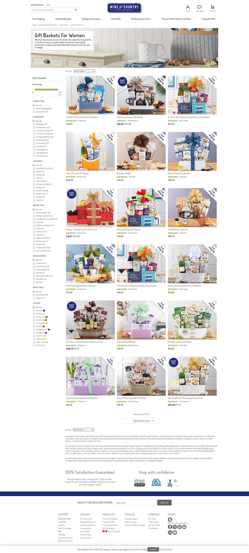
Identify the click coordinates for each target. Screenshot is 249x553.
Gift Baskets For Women (60, 35)
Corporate (42, 143)
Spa (39, 178)
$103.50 (171, 404)
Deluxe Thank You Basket (179, 173)
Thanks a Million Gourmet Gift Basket (82, 117)
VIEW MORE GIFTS (141, 420)
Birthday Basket (124, 173)
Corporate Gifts (109, 522)
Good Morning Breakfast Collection (81, 285)
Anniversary (43, 127)
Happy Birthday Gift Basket (128, 229)
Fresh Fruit (42, 193)
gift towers (77, 453)
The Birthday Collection (178, 229)
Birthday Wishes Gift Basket (180, 341)
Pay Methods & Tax (88, 525)
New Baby (42, 149)
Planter (40, 244)
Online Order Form (65, 541)
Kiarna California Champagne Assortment (185, 397)
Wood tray (42, 241)
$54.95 (120, 348)
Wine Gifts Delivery (110, 519)
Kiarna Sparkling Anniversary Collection (184, 285)
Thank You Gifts (44, 133)
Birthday (41, 124)
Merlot (40, 272)
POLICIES (85, 514)
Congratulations (45, 137)
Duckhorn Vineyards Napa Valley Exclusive (84, 341)
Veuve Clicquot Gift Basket (77, 173)
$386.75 (69, 348)
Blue (39, 310)
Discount (42, 111)
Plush (40, 200)
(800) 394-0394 (64, 518)
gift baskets (64, 25)
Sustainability (85, 528)
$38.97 (69, 236)
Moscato (41, 279)
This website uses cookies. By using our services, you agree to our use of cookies (124, 549)
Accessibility (85, 531)
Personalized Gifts (110, 525)
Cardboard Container (46, 219)
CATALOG (130, 514)
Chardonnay (43, 266)
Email (48, 5)
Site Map (61, 534)
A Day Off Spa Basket (126, 341)
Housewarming (44, 130)
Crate (40, 228)
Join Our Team (154, 525)
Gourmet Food (44, 168)
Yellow (40, 339)
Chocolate (42, 181)
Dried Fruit (42, 190)
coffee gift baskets (155, 460)
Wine (40, 171)
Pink (39, 345)
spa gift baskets (152, 436)
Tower (40, 235)
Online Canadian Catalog (135, 525)
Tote (39, 222)
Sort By (68, 429)
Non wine (42, 294)
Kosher (40, 197)
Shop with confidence (156, 472)
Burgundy (41, 329)
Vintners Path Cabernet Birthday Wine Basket (136, 285)
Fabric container (45, 225)
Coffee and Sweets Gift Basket (130, 117)
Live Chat (62, 522)
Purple (40, 332)
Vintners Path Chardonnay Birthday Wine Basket (189, 117)
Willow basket (43, 238)
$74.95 (76, 236)
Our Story (152, 519)
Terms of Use (85, 538)
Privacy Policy (85, 534)
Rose (39, 282)
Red (39, 326)
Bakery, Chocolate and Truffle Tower (81, 229)
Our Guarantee (86, 519)
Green (40, 316)
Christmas (42, 156)
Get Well (41, 146)
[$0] (33, 89)
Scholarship (153, 528)
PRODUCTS (109, 514)
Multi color (42, 342)
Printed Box (43, 212)
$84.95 (171, 348)
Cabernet (41, 263)
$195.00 (69, 180)
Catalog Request (131, 519)
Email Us (61, 525)
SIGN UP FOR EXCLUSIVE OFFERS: (95, 502)
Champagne (42, 269)
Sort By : (69, 71)
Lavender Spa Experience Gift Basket (82, 397)
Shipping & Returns (88, 522)
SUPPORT (63, 514)
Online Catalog (131, 522)
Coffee (40, 174)
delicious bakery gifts (159, 446)
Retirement (42, 140)
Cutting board (43, 247)
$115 (178, 404)
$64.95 (171, 123)
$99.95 (171, 180)
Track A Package (64, 528)
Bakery (40, 187)
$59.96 (120, 123)
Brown (40, 320)
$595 (76, 348)
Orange (40, 323)
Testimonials (153, 522)
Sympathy (42, 152)
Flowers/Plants (44, 184)
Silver (40, 335)
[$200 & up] (59, 89)
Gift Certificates (109, 528)
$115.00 (171, 292)
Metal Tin (41, 231)
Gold (39, 313)
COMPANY (154, 514)
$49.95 (69, 123)
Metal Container (44, 215)
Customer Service (65, 538)
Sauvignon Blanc (44, 276)
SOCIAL (172, 514)
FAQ (59, 531)
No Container (43, 250)
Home (34, 25)
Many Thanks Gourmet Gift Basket (131, 397)
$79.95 (127, 123)
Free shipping (43, 108)
